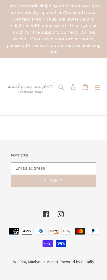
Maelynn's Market (43, 262)
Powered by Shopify (77, 262)
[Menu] (97, 87)
